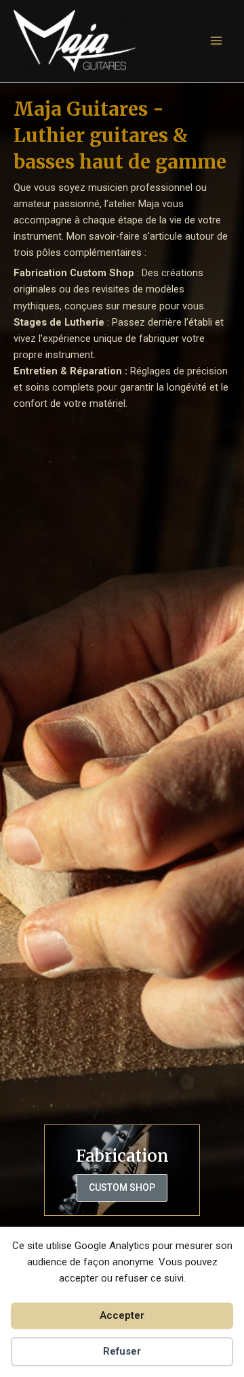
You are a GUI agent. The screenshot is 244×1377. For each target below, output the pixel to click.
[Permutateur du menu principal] (216, 40)
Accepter (122, 1315)
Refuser (122, 1351)
